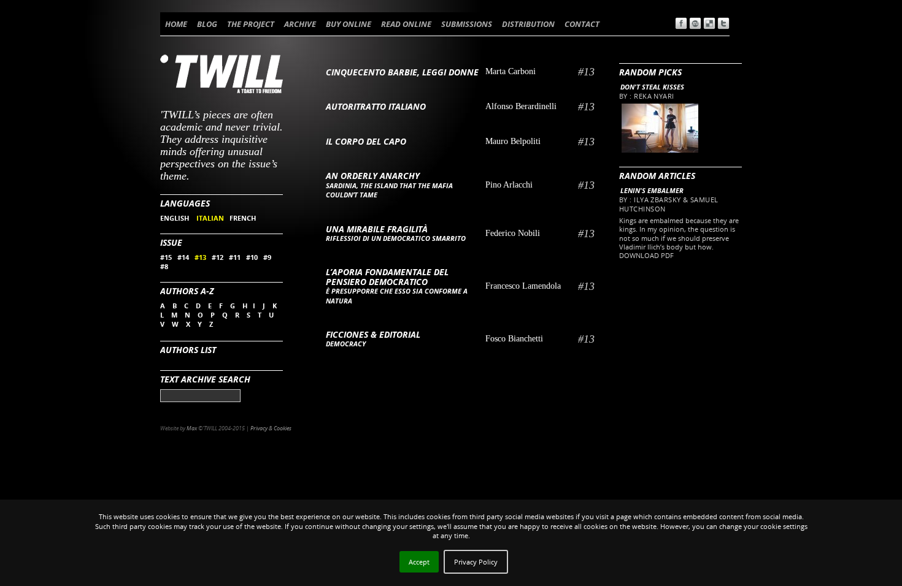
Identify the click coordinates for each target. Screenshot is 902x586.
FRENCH (242, 218)
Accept (419, 561)
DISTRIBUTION (528, 23)
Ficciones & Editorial (373, 334)
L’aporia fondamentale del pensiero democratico (387, 276)
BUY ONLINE (348, 23)
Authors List (188, 350)
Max (192, 428)
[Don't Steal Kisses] (659, 149)
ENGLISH (175, 218)
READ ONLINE (406, 23)
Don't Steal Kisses (652, 86)
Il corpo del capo (366, 141)
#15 (166, 257)
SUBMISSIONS (466, 23)
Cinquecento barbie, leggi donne (402, 72)
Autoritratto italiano (376, 106)
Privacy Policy (476, 561)
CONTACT (582, 23)
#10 (252, 257)
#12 (217, 257)
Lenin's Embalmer (652, 190)
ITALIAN (210, 218)
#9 (267, 257)
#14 (183, 257)
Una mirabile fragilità (377, 229)
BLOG (207, 23)
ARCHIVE (300, 23)
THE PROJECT (250, 23)
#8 (164, 266)
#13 (200, 257)
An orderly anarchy (373, 175)
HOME (176, 23)
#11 (235, 257)
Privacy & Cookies (270, 428)
